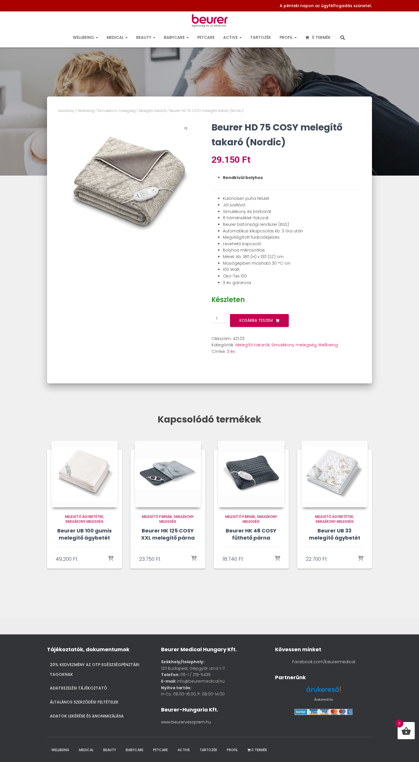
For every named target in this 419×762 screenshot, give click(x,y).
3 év (231, 351)
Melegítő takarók (152, 110)
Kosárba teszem (256, 320)
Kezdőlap (66, 110)
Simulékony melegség (116, 110)
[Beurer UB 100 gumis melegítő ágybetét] (84, 474)
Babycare (175, 37)
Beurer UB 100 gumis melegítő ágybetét (84, 534)
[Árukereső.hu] (323, 691)
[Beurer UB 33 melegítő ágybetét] (335, 474)
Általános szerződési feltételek (84, 702)
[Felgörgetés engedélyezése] (407, 750)
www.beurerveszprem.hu (186, 722)
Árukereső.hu (323, 699)
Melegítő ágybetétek (84, 516)
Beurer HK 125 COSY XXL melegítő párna (168, 534)
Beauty (144, 37)
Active (231, 37)
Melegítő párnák (157, 516)
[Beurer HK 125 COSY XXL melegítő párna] (168, 474)
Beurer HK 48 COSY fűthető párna (251, 534)
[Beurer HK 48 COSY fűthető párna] (251, 474)
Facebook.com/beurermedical (323, 662)
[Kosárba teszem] (110, 559)
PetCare (206, 37)
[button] (96, 37)
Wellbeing (84, 37)
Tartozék (260, 37)
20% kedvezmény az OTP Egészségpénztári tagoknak (94, 669)
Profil (287, 37)
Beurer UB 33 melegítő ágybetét (334, 534)
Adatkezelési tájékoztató (78, 688)
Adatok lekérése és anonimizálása (87, 716)
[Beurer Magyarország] (210, 22)
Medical (116, 37)
